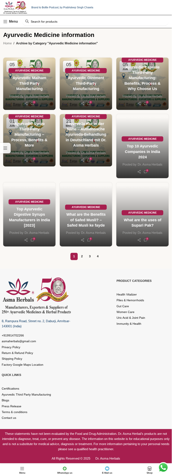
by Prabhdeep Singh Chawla (76, 7)
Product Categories (134, 280)
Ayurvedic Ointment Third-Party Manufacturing (86, 83)
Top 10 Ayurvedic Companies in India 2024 (142, 151)
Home (7, 43)
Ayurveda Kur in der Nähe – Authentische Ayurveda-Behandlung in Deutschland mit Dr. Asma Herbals (86, 134)
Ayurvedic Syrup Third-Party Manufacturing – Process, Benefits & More (29, 134)
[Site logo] (15, 7)
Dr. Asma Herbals (37, 96)
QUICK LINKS (11, 375)
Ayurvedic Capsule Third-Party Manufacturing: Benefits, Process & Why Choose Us (142, 78)
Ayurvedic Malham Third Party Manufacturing (29, 83)
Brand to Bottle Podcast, (45, 7)
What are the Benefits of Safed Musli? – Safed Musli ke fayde (86, 219)
